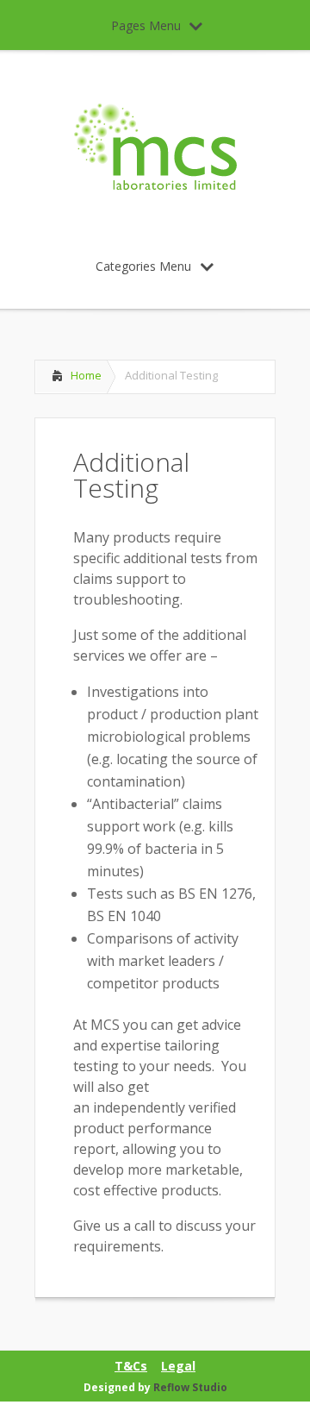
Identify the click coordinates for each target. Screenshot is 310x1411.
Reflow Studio (190, 1387)
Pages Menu (146, 25)
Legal (178, 1366)
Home (86, 375)
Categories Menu (143, 266)
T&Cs (131, 1366)
